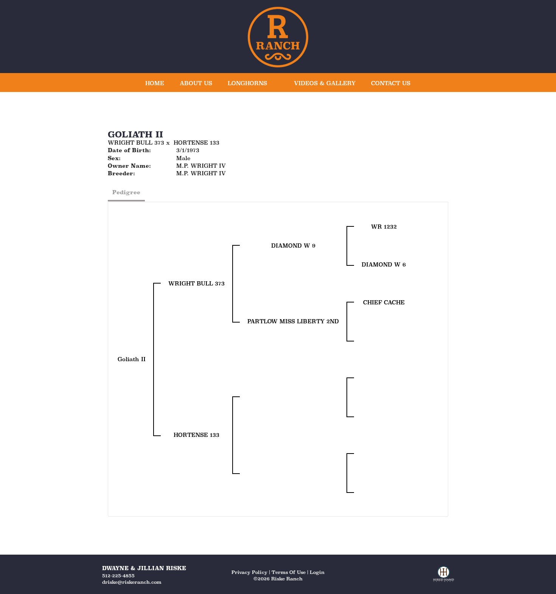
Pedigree (126, 192)
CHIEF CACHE (384, 302)
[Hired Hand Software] (443, 577)
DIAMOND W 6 (384, 264)
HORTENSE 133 (196, 142)
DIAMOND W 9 (293, 245)
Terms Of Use (289, 572)
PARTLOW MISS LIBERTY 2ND (293, 321)
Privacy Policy (249, 572)
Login (317, 572)
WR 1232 (384, 226)
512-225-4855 (118, 575)
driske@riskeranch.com (132, 582)
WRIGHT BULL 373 (136, 142)
